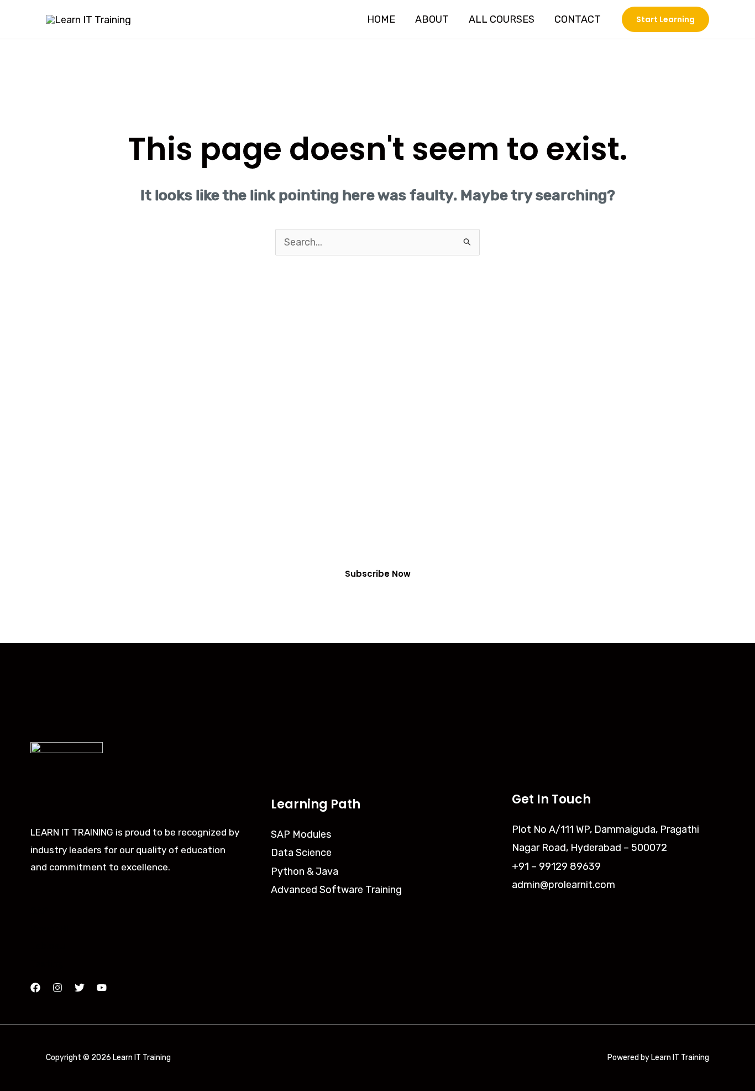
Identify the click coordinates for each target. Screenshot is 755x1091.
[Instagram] (57, 988)
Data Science (301, 853)
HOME (381, 19)
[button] (665, 19)
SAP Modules (301, 834)
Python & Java (304, 871)
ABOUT (432, 19)
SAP (39, 910)
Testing (47, 963)
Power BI (49, 928)
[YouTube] (102, 988)
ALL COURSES (501, 19)
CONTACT (577, 19)
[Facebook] (35, 988)
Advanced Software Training (336, 890)
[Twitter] (80, 988)
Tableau (47, 945)
